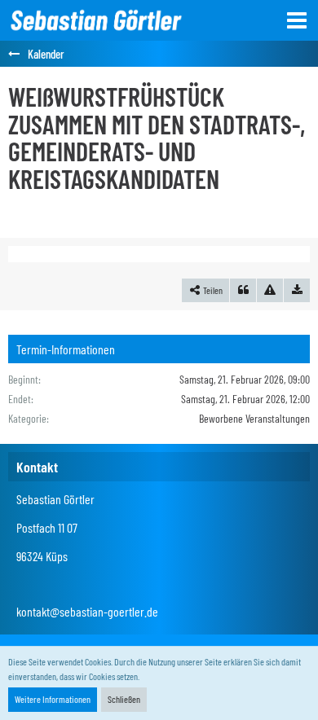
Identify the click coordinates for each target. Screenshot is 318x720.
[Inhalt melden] (270, 291)
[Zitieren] (243, 291)
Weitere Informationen (53, 699)
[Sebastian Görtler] (95, 20)
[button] (296, 20)
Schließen (124, 699)
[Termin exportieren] (297, 291)
